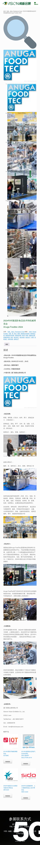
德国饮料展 (18, 335)
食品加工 (16, 337)
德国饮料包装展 (9, 335)
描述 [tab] (7, 344)
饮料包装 (10, 339)
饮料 (32, 337)
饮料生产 (16, 339)
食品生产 (27, 337)
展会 (15, 333)
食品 (11, 337)
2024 (30, 332)
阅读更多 (7, 761)
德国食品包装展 (25, 333)
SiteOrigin (18, 841)
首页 (4, 11)
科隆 (26, 335)
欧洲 (23, 335)
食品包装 (22, 337)
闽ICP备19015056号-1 (20, 837)
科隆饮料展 (6, 337)
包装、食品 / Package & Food (14, 11)
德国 (18, 333)
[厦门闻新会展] (16, 3)
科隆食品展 (32, 335)
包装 (10, 333)
